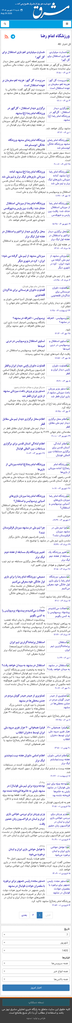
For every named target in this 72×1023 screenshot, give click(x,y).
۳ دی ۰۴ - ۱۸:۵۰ (63, 72)
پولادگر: (42, 782)
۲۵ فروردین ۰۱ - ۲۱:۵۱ (61, 806)
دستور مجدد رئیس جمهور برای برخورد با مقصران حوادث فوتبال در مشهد (24, 883)
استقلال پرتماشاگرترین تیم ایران (27, 642)
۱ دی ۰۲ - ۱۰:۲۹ (63, 657)
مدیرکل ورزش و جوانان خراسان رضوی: (29, 387)
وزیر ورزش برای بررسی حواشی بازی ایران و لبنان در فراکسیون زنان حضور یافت (25, 819)
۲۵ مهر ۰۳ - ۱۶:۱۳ (62, 333)
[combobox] (36, 934)
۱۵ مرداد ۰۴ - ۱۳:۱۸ (62, 248)
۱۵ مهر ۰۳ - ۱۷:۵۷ (62, 358)
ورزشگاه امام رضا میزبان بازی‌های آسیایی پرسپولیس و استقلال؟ (27, 498)
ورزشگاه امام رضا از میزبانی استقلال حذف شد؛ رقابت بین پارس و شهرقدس (24, 206)
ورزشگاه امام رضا (55, 36)
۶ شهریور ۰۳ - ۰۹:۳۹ (61, 520)
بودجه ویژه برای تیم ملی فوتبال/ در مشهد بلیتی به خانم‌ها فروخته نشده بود (24, 788)
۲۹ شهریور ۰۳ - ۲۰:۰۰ (61, 436)
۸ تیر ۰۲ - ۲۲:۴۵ (63, 720)
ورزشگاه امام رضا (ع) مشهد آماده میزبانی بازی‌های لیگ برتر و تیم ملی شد (23, 174)
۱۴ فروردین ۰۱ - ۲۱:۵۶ (61, 905)
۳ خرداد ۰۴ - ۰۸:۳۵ (62, 280)
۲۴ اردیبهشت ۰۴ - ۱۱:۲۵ (60, 310)
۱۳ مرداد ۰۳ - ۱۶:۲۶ (62, 634)
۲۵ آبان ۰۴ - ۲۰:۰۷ (62, 164)
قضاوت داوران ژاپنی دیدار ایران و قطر (24, 365)
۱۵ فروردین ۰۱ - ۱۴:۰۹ (61, 873)
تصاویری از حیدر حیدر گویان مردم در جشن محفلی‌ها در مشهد (24, 698)
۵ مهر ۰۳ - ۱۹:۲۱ (63, 381)
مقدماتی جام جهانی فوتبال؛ (33, 286)
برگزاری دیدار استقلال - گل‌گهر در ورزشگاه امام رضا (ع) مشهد (26, 111)
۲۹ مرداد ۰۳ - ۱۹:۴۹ (62, 544)
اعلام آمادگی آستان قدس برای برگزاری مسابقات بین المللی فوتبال (24, 446)
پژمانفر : (41, 846)
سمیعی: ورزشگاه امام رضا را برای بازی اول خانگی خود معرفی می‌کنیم (24, 579)
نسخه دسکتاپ (36, 1002)
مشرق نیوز (43, 9)
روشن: (42, 607)
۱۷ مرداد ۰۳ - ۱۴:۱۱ (62, 600)
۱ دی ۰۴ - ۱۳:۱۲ (63, 132)
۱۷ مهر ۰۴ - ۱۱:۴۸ (63, 195)
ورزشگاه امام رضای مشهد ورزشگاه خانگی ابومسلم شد (26, 143)
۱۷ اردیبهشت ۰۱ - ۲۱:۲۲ (60, 776)
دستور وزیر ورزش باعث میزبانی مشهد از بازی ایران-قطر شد (24, 394)
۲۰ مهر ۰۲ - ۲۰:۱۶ (62, 688)
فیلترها (66, 958)
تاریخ (67, 929)
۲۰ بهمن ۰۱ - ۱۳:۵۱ (62, 748)
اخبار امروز (36, 988)
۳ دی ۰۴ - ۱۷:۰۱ (63, 100)
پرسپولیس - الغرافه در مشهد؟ (29, 318)
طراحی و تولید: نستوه (36, 1018)
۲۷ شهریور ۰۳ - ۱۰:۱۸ (61, 488)
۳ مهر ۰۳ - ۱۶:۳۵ (62, 411)
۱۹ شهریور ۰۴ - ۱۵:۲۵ (61, 224)
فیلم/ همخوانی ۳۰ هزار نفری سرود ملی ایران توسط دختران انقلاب (24, 730)
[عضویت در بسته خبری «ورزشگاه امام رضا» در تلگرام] (13, 37)
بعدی (24, 915)
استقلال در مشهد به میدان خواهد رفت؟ (23, 665)
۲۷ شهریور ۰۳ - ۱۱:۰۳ (35, 453)
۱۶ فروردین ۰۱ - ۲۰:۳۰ (61, 839)
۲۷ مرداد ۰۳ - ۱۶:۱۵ (62, 569)
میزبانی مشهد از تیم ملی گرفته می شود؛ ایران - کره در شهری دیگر (23, 258)
